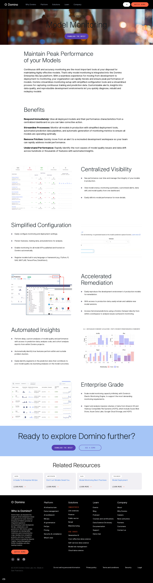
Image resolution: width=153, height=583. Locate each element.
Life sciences (73, 511)
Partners (120, 523)
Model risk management (77, 547)
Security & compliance (53, 534)
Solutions (56, 4)
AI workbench (49, 515)
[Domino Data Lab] (11, 4)
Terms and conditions (111, 567)
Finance (71, 514)
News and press (123, 519)
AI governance (49, 523)
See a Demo (90, 448)
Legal (140, 567)
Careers (120, 515)
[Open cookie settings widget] (3, 579)
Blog (94, 511)
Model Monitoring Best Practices (93, 480)
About (119, 507)
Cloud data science (76, 550)
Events (95, 507)
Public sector (73, 518)
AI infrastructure (50, 507)
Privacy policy (91, 567)
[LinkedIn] (18, 559)
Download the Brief (76, 36)
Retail (70, 522)
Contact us (121, 530)
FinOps (46, 526)
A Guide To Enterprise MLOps (25, 480)
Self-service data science (78, 543)
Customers (121, 526)
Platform (44, 4)
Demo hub (97, 534)
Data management (51, 511)
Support (96, 530)
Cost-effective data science (79, 539)
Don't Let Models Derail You (57, 480)
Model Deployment (120, 480)
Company (77, 4)
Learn (67, 4)
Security (128, 567)
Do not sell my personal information (67, 567)
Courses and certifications (103, 519)
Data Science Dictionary (102, 523)
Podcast (96, 515)
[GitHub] (23, 559)
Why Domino (31, 4)
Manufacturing (74, 526)
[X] (12, 559)
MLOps (46, 519)
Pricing (46, 530)
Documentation (99, 526)
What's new (48, 538)
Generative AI (73, 535)
